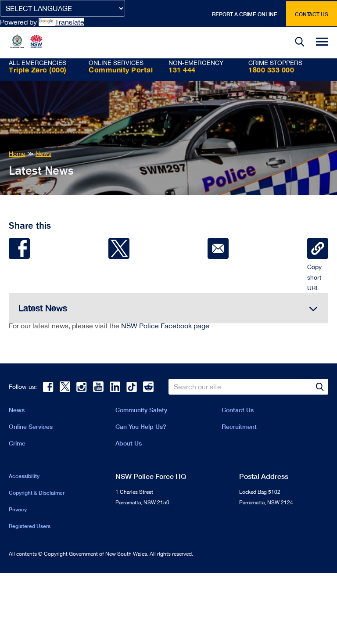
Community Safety (141, 409)
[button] (300, 43)
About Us (128, 443)
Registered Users (29, 526)
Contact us (311, 14)
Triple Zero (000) (38, 69)
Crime (17, 443)
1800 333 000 (271, 69)
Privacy (18, 509)
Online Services (31, 426)
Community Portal (121, 69)
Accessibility (24, 476)
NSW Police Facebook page (165, 326)
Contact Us (238, 409)
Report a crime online (244, 14)
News (17, 409)
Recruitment (239, 426)
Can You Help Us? (140, 426)
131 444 (182, 69)
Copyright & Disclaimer (37, 492)
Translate (69, 22)
